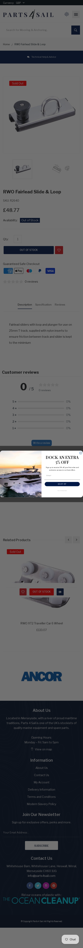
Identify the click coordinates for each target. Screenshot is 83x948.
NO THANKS (62, 490)
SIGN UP (62, 484)
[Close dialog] (80, 453)
